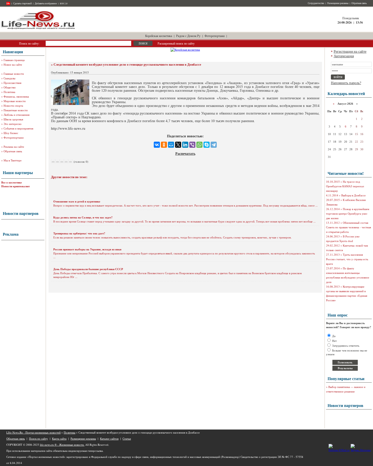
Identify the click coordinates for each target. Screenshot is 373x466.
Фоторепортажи (215, 36)
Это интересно (13, 124)
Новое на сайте (13, 64)
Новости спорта (13, 105)
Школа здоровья (13, 119)
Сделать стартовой (22, 3)
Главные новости (14, 74)
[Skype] (207, 145)
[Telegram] (214, 145)
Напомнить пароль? (346, 82)
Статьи (127, 438)
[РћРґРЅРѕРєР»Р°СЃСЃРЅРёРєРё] (164, 145)
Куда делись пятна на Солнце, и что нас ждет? (83, 217)
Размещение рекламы (337, 3)
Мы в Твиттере (13, 160)
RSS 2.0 (63, 3)
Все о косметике (11, 182)
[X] (178, 145)
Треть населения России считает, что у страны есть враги (347, 259)
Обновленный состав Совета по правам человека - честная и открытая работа (348, 227)
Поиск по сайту (38, 438)
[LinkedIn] (185, 145)
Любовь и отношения (16, 115)
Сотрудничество (316, 3)
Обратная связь (359, 3)
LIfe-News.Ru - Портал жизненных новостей (33, 432)
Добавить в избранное (46, 3)
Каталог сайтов (109, 438)
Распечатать (185, 153)
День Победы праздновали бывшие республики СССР (88, 269)
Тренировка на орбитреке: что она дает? (79, 233)
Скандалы (9, 78)
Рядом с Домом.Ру (188, 36)
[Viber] (192, 145)
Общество (10, 87)
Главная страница (14, 60)
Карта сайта (59, 438)
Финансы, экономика (16, 96)
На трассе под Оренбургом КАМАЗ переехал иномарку (345, 186)
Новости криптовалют (15, 186)
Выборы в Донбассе (353, 195)
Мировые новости (15, 101)
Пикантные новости (16, 110)
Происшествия (12, 83)
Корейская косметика (158, 36)
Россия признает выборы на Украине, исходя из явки (87, 249)
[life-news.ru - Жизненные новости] (38, 29)
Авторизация (344, 55)
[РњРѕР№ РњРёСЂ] (171, 145)
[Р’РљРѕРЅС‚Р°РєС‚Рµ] (157, 145)
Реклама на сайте (14, 146)
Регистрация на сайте (350, 51)
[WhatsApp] (199, 145)
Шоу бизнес (11, 133)
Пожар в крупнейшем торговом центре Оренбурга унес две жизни (347, 213)
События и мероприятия (18, 128)
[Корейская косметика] (185, 49)
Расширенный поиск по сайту (176, 43)
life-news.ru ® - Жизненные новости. (62, 444)
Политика (9, 92)
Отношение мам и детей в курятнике (76, 201)
